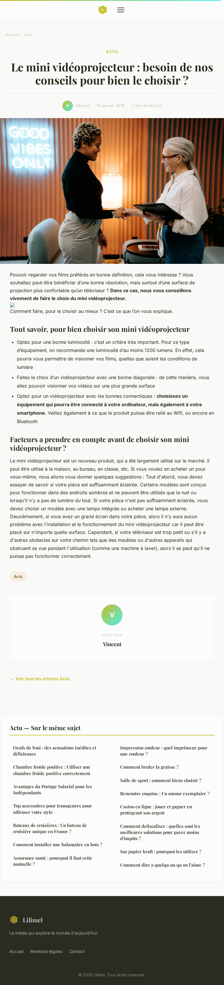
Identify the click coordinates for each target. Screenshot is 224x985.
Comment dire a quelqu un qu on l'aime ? (162, 865)
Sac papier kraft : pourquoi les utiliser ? (160, 851)
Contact (77, 951)
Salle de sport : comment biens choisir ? (160, 780)
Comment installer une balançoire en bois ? (57, 844)
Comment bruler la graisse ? (149, 767)
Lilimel (33, 920)
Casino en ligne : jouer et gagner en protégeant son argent (156, 810)
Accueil (12, 34)
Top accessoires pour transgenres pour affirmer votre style (52, 809)
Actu (28, 34)
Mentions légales (46, 951)
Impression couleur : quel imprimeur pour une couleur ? (163, 751)
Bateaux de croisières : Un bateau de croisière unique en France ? (50, 828)
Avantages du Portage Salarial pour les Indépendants (52, 789)
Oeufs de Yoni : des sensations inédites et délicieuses (54, 751)
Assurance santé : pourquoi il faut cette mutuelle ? (52, 861)
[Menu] (121, 10)
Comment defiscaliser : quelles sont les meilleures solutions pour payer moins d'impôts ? (160, 832)
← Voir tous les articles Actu (39, 678)
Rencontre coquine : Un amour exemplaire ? (164, 793)
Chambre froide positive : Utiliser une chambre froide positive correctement (51, 770)
